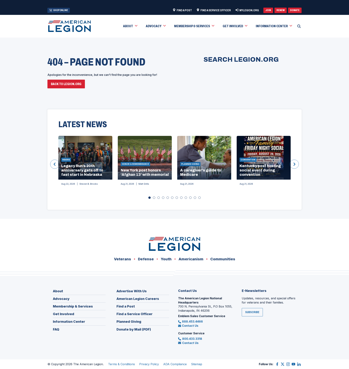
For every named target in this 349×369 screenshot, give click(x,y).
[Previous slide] (54, 164)
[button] (130, 26)
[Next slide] (294, 164)
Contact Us (190, 325)
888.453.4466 (192, 321)
